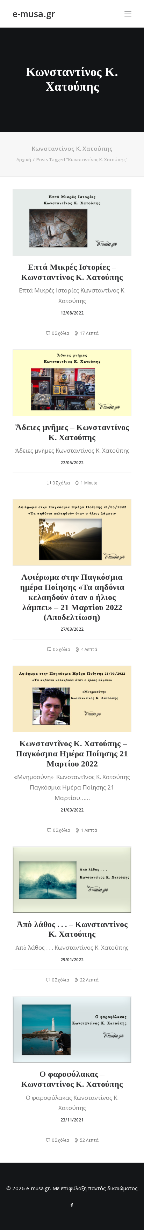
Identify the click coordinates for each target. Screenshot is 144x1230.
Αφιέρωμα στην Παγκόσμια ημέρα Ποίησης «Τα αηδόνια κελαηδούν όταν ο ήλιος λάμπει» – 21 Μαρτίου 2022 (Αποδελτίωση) (72, 597)
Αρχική (23, 159)
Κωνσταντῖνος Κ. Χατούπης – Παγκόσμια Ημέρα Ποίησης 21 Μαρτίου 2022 (72, 753)
